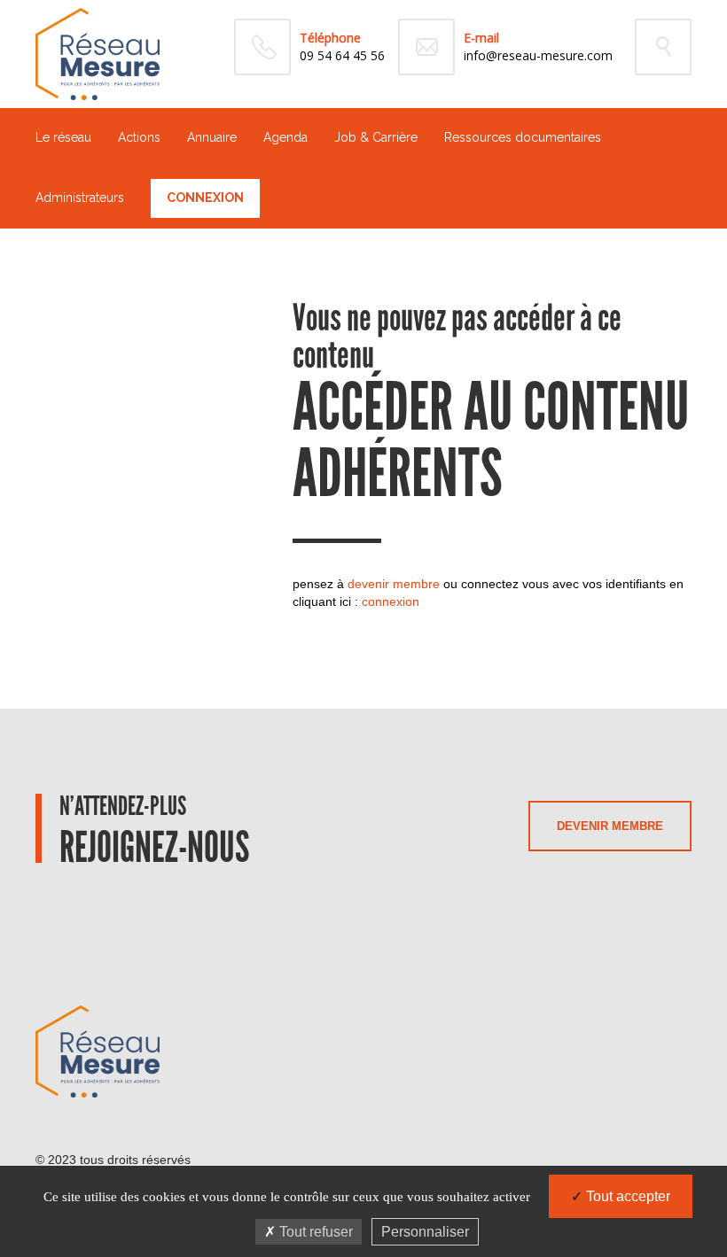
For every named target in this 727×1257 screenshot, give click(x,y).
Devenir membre (610, 826)
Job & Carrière (376, 137)
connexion (390, 601)
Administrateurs (79, 197)
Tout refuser (314, 1231)
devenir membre (394, 584)
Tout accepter (626, 1196)
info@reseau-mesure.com (538, 55)
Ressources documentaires (522, 137)
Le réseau (63, 137)
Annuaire (212, 137)
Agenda (285, 137)
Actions (139, 137)
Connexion (205, 197)
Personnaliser (425, 1231)
